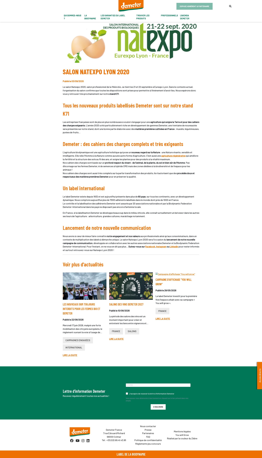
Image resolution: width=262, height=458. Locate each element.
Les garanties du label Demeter (113, 17)
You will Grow (182, 435)
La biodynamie (90, 17)
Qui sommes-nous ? (72, 17)
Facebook (150, 246)
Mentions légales (182, 431)
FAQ (148, 436)
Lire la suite (70, 355)
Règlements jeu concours (148, 443)
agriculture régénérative (173, 155)
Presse (148, 429)
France (116, 331)
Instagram (161, 246)
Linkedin (174, 246)
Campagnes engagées (78, 340)
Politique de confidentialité (148, 440)
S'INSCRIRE (158, 407)
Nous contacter (148, 426)
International (74, 347)
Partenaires (148, 433)
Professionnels (169, 15)
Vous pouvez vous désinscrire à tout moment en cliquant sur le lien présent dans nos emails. (157, 399)
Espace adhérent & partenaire (194, 6)
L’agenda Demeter (184, 17)
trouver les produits (142, 17)
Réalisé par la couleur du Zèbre (182, 438)
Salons (132, 331)
